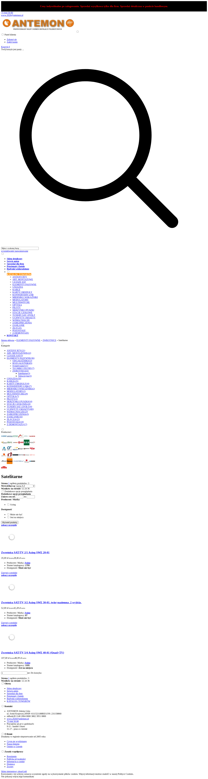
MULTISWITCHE (21, 302)
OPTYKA (17, 305)
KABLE (16, 289)
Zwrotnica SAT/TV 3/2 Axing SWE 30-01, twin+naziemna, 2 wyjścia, (41, 602)
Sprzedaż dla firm (14, 693)
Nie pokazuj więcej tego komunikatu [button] (17, 776)
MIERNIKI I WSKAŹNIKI (25, 297)
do (25, 496)
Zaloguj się (12, 39)
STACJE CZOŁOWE (22, 312)
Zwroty (10, 766)
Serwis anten (12, 691)
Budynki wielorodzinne (17, 698)
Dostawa (11, 764)
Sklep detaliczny (14, 688)
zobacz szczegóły (9, 525)
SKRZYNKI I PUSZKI (23, 310)
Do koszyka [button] (36, 673)
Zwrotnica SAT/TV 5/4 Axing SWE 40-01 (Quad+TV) (32, 652)
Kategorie (5, 345)
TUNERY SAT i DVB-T (23, 315)
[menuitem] (102, 258)
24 (25, 488)
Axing (27, 563)
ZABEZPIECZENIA (22, 323)
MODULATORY (20, 300)
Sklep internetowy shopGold (14, 771)
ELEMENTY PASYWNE (24, 284)
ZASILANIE (18, 325)
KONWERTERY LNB (23, 294)
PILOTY (16, 307)
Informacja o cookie (16, 761)
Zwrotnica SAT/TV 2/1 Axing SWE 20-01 (25, 552)
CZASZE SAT (19, 282)
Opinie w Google (14, 746)
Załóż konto (12, 42)
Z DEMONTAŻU (20, 333)
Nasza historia (13, 744)
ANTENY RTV (19, 277)
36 (28, 488)
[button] (10, 499)
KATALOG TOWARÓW (18, 701)
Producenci (6, 432)
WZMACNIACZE (21, 320)
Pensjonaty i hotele (15, 696)
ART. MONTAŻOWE (22, 279)
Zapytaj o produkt (9, 573)
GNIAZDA (17, 287)
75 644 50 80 (7, 12)
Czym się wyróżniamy (17, 741)
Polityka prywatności (16, 759)
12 (23, 488)
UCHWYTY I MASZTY (24, 317)
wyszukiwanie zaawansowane (14, 251)
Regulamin (12, 756)
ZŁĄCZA (17, 328)
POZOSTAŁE (19, 330)
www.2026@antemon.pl (12, 15)
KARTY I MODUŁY (22, 292)
